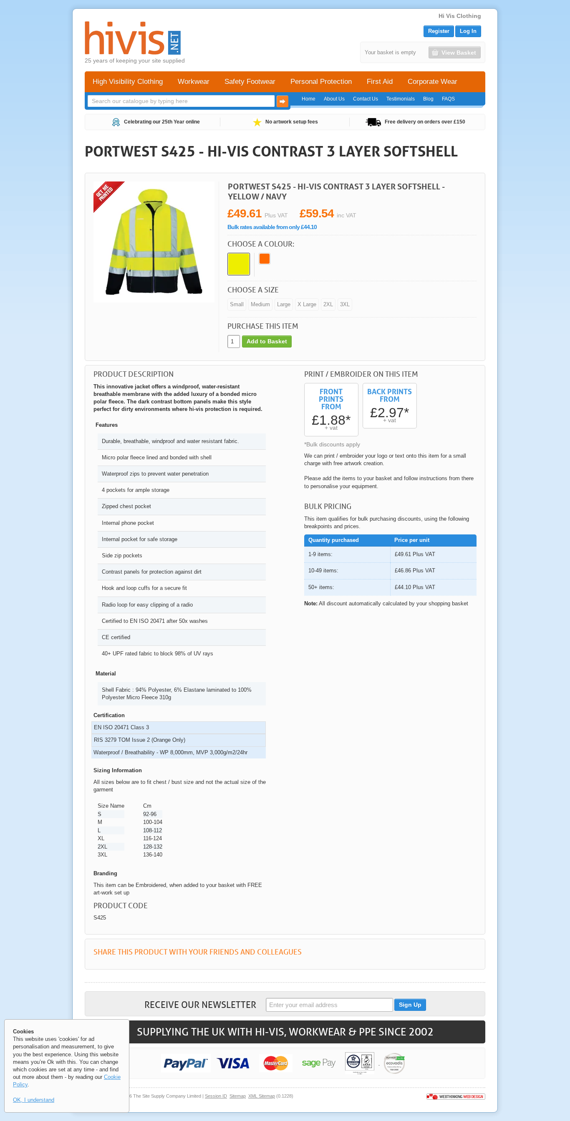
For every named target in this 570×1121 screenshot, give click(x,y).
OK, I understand (33, 1100)
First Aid (380, 82)
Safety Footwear (249, 82)
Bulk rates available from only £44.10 (272, 227)
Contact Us (365, 99)
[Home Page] (133, 38)
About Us (334, 99)
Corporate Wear (432, 82)
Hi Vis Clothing (460, 16)
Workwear (193, 82)
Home (308, 99)
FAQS (448, 99)
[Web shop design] (455, 1096)
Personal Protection (321, 82)
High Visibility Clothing (128, 82)
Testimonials (400, 99)
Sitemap (238, 1095)
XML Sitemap (261, 1095)
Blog (428, 99)
